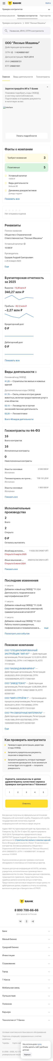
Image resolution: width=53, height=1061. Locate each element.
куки (39, 1044)
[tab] (6, 77)
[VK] (20, 921)
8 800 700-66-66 (26, 910)
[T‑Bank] (14, 3)
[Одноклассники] (26, 921)
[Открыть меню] (4, 3)
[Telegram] (33, 921)
